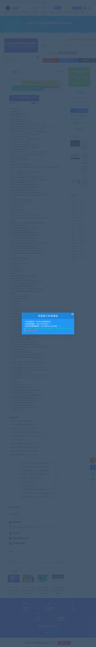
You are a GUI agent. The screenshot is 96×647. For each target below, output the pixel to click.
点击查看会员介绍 (32, 330)
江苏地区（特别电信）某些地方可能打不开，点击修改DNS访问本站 (48, 328)
